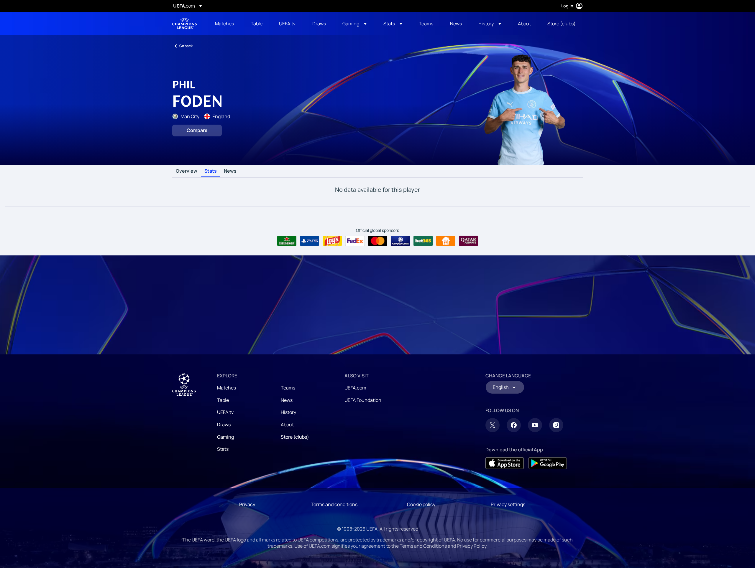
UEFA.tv (225, 412)
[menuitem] (225, 23)
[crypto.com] (400, 241)
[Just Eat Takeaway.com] (445, 241)
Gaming (225, 437)
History (288, 412)
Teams (288, 387)
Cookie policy (421, 504)
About (287, 424)
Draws (224, 424)
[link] (224, 23)
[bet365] (423, 241)
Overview (186, 171)
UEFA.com (355, 387)
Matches (226, 387)
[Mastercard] (377, 241)
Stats (210, 171)
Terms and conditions (334, 504)
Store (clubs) (295, 437)
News (230, 171)
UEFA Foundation (362, 400)
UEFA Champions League (184, 23)
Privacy (247, 504)
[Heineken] (286, 241)
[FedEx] (355, 241)
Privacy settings (508, 504)
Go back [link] (186, 45)
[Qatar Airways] (468, 241)
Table (223, 400)
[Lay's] (332, 241)
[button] (354, 23)
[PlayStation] (309, 241)
